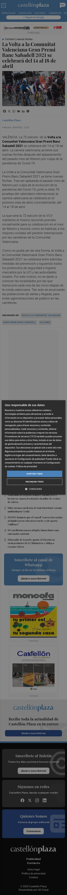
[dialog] (33, 447)
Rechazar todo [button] (34, 481)
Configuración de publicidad (31, 459)
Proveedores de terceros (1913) (20, 436)
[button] (33, 489)
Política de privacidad (26, 466)
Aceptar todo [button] (34, 473)
